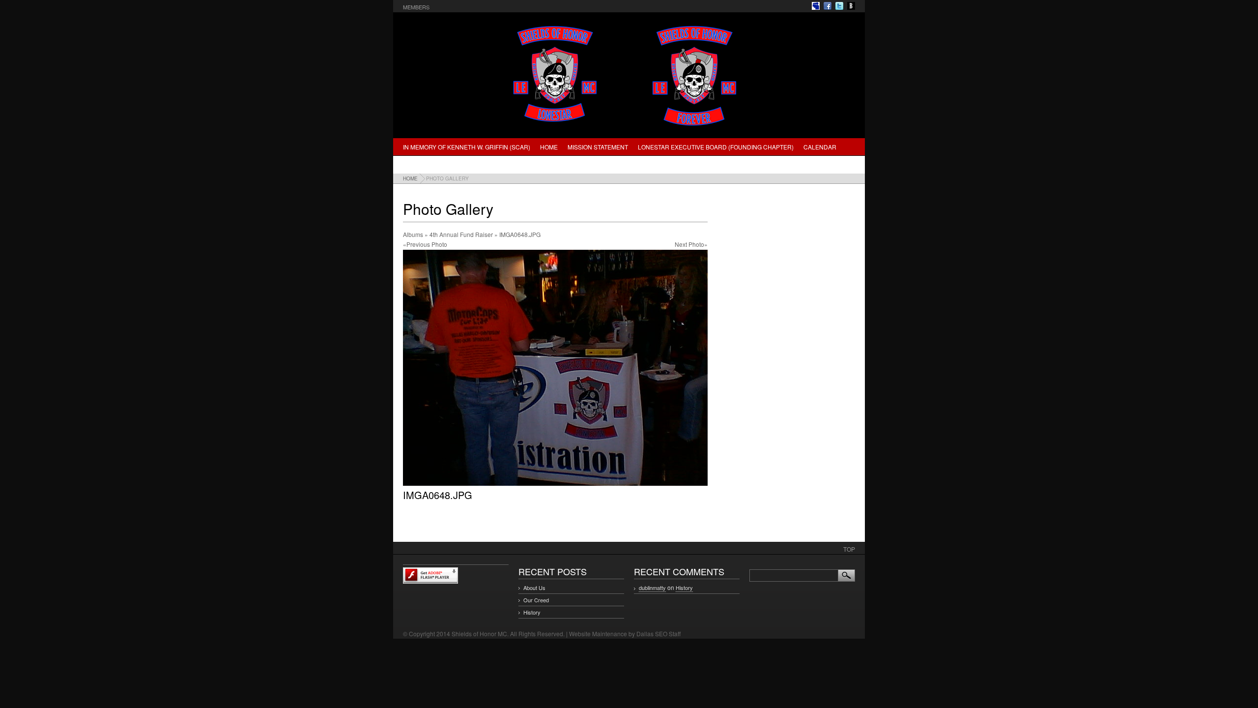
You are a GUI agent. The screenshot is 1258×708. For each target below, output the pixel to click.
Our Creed (536, 600)
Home (549, 147)
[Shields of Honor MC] (629, 127)
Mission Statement (598, 147)
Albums (413, 234)
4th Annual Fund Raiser (461, 234)
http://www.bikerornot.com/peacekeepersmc (851, 6)
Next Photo (689, 244)
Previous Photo (426, 244)
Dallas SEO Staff (658, 633)
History (532, 612)
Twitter (839, 6)
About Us (534, 587)
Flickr (816, 6)
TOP (849, 549)
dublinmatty (652, 587)
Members (416, 7)
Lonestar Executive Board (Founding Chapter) (716, 147)
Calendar (819, 147)
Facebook (827, 6)
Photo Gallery (427, 164)
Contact (476, 164)
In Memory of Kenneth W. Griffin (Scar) (466, 147)
